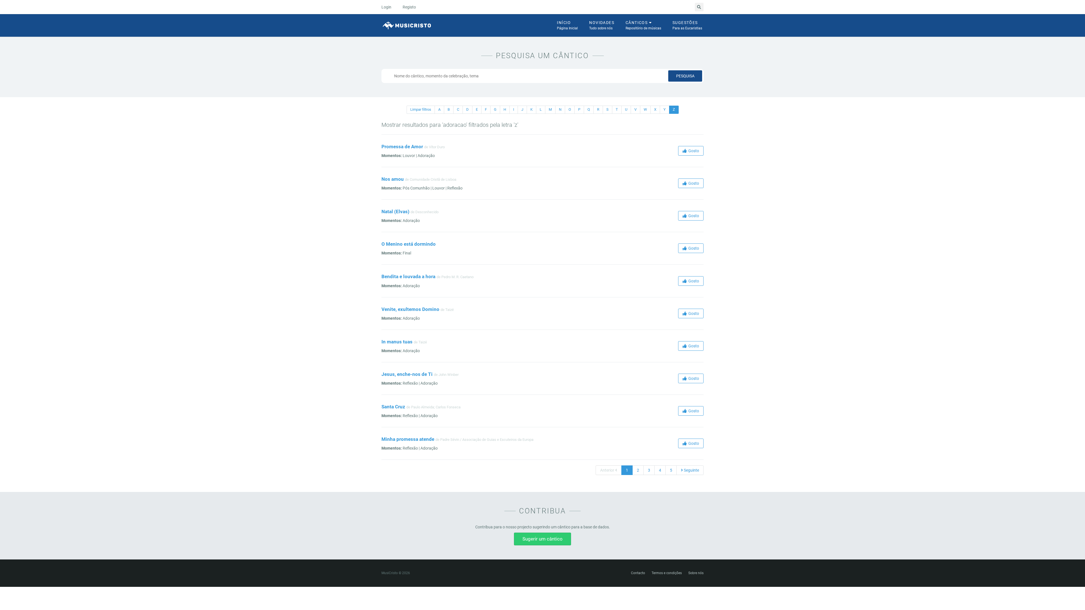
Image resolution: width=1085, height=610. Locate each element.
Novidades (601, 25)
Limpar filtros (420, 109)
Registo (409, 7)
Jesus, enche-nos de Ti (407, 374)
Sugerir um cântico (542, 539)
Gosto (693, 151)
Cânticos (643, 25)
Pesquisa (685, 76)
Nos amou (392, 179)
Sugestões (687, 25)
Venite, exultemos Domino (410, 309)
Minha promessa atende (407, 439)
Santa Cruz (393, 406)
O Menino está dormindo (408, 244)
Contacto (638, 573)
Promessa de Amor (402, 146)
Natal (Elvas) (395, 211)
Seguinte (691, 470)
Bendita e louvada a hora (408, 276)
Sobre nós (696, 573)
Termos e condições (667, 573)
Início (567, 25)
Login (386, 7)
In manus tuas (397, 342)
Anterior (607, 470)
